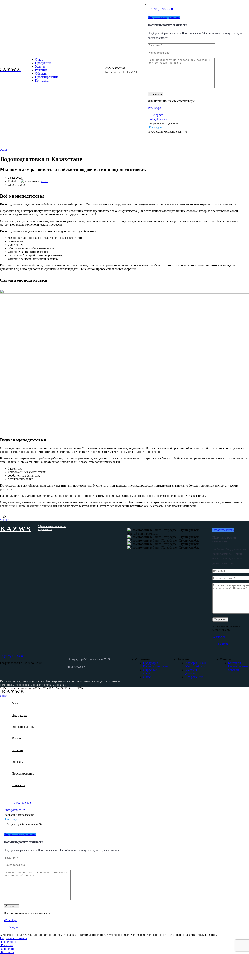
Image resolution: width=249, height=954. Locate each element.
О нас (147, 677)
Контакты (234, 663)
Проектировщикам (155, 666)
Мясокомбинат (195, 666)
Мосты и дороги (191, 671)
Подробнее (7, 938)
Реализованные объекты (238, 668)
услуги (4, 519)
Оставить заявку (223, 530)
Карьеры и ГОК (195, 663)
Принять (21, 938)
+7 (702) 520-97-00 (160, 9)
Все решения (194, 677)
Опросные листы (150, 671)
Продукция (150, 663)
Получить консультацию (164, 17)
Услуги (4, 149)
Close (3, 695)
